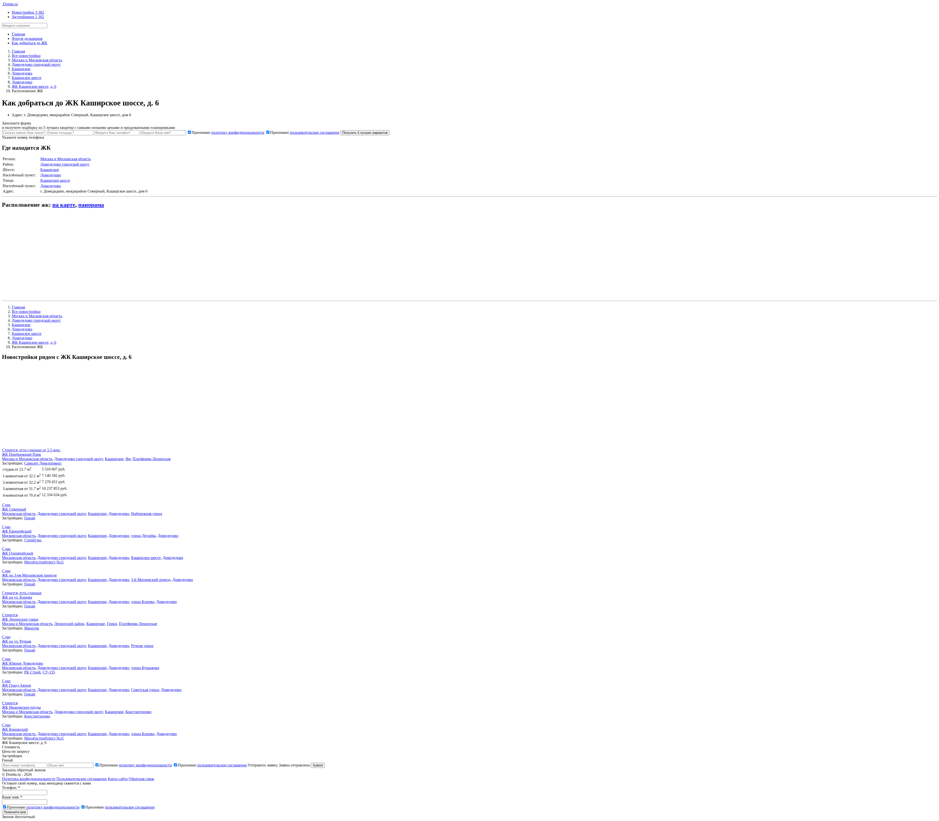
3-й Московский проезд (150, 580)
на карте (63, 205)
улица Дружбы (143, 536)
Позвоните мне (15, 812)
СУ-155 (49, 672)
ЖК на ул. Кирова (17, 597)
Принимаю (228, 132)
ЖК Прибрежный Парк (21, 454)
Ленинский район (69, 624)
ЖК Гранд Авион (16, 685)
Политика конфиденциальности (29, 779)
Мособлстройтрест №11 (44, 562)
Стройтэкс (33, 540)
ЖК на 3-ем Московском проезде (29, 575)
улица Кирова (142, 602)
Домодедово (50, 175)
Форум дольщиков (27, 38)
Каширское (49, 170)
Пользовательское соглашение (81, 779)
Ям (128, 459)
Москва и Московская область (65, 159)
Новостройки (28, 12)
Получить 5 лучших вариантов (365, 133)
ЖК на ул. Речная (16, 641)
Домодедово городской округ (64, 164)
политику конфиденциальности (237, 132)
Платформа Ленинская (151, 459)
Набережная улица (146, 514)
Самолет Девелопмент (43, 463)
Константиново (138, 712)
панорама (91, 205)
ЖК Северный (14, 509)
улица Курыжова (145, 668)
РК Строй (32, 672)
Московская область (18, 514)
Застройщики (28, 17)
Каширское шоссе (55, 180)
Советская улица (145, 690)
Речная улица (142, 646)
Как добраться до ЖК (29, 43)
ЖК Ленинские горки (20, 619)
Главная (18, 34)
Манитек (31, 628)
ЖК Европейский (17, 531)
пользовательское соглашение (314, 132)
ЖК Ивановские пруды (21, 707)
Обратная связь (141, 779)
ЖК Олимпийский (17, 553)
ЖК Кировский (15, 729)
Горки (112, 624)
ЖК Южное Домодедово (22, 663)
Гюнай (29, 518)
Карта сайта (118, 779)
